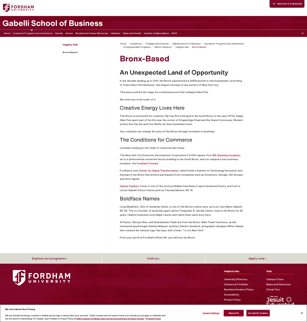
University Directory (235, 279)
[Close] (301, 313)
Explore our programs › (49, 258)
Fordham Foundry (147, 163)
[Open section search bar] (302, 33)
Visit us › (153, 258)
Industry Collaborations (156, 33)
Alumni (69, 33)
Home (123, 43)
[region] (153, 313)
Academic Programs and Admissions (33, 33)
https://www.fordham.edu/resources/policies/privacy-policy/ (110, 319)
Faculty (59, 33)
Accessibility (231, 294)
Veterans (115, 33)
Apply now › (257, 258)
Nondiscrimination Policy (238, 289)
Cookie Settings (211, 313)
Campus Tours (274, 279)
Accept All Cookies (258, 313)
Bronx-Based (199, 47)
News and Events (132, 33)
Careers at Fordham (236, 284)
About (7, 33)
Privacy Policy (232, 299)
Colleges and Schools (157, 43)
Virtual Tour (273, 289)
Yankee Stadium (129, 186)
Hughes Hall (182, 47)
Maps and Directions (278, 284)
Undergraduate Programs (137, 47)
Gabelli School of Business (52, 23)
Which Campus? (163, 47)
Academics (136, 43)
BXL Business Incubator (226, 155)
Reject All (234, 313)
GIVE (174, 33)
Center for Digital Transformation (159, 170)
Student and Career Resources (91, 33)
